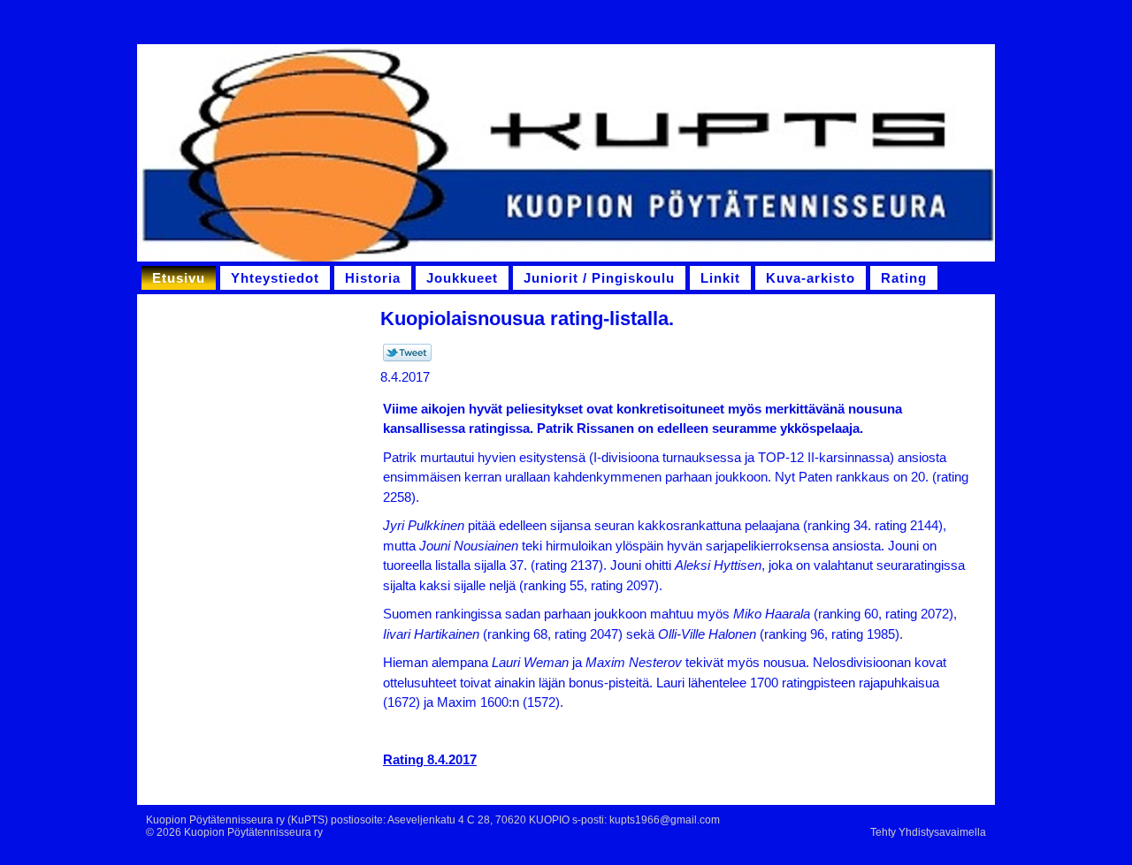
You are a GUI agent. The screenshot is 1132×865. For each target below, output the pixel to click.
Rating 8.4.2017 (430, 759)
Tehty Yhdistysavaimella (928, 832)
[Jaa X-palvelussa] (407, 358)
